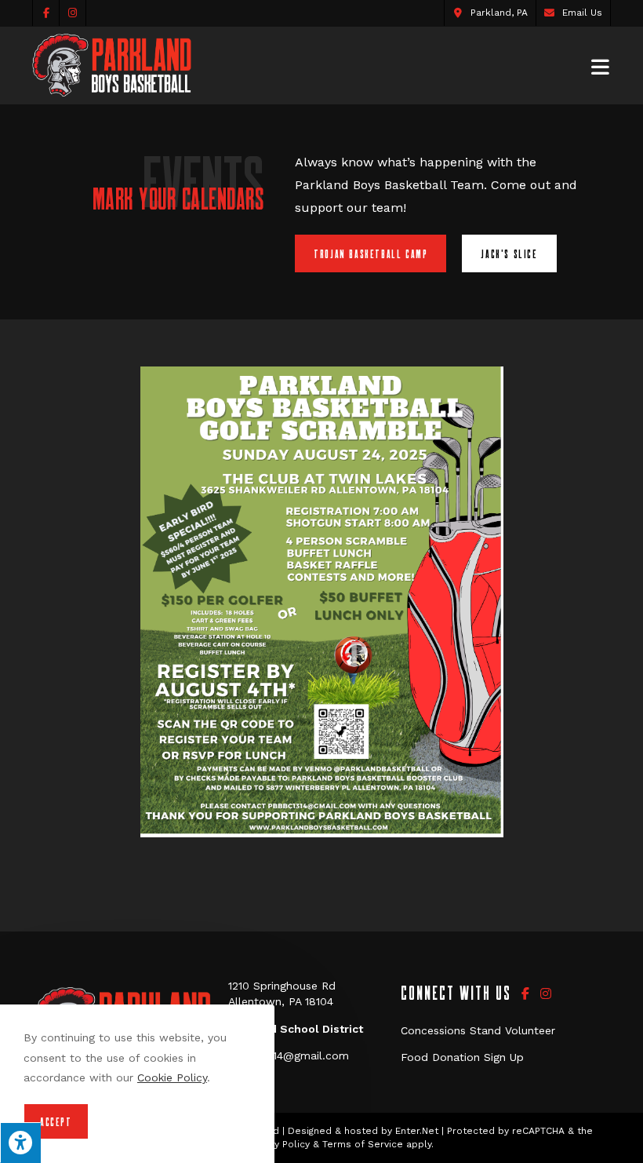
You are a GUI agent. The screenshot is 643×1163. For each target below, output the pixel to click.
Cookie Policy (172, 1077)
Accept (56, 1121)
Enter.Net (416, 1130)
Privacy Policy (278, 1144)
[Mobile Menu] (601, 65)
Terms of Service (362, 1144)
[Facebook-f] (525, 993)
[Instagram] (545, 993)
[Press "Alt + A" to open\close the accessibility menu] (20, 1142)
